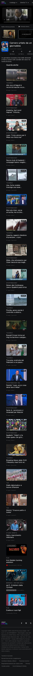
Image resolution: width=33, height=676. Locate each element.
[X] (31, 623)
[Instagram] (26, 623)
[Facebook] (21, 623)
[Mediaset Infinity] (3, 2)
